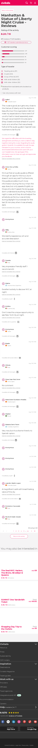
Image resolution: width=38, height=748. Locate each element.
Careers (3, 704)
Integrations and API (8, 695)
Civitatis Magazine (7, 671)
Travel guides (5, 676)
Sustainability (5, 656)
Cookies (31, 745)
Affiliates (3, 687)
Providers (4, 683)
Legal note (18, 745)
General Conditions (9, 745)
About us (3, 648)
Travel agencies (6, 691)
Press (2, 652)
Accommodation (7, 699)
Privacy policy (25, 745)
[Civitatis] (5, 3)
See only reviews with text (12, 93)
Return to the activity (7, 10)
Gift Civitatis (5, 660)
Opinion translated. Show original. (11, 158)
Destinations (5, 667)
